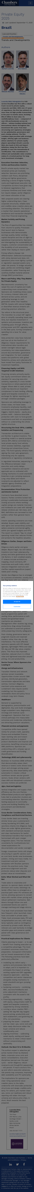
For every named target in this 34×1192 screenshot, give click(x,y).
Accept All (17, 601)
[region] (17, 596)
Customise (17, 606)
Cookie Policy (20, 596)
